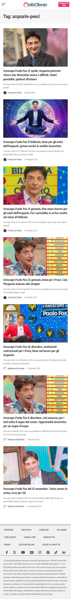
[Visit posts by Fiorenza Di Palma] (5, 92)
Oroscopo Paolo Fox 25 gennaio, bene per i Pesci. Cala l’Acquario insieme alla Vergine (35, 282)
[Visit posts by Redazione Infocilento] (5, 368)
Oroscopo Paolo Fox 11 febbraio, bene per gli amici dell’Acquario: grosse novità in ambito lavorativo (33, 144)
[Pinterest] (48, 552)
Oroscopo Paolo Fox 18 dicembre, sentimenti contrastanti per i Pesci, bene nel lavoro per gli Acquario (31, 351)
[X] (14, 552)
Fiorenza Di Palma (15, 92)
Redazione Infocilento (16, 368)
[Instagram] (40, 552)
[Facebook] (7, 552)
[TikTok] (56, 552)
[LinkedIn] (64, 552)
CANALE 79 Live (64, 4)
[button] (4, 4)
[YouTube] (23, 552)
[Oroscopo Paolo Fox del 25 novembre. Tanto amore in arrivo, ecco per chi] (35, 465)
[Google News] (31, 552)
